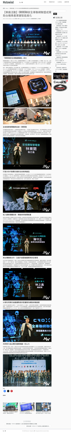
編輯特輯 (66, 2)
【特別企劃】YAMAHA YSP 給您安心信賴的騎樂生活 (38, 426)
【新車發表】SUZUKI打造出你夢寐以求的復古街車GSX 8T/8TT (61, 53)
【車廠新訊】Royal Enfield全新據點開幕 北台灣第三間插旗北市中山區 (61, 32)
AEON (24, 18)
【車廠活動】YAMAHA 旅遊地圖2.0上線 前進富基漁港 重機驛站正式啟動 (20, 424)
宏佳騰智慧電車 (34, 18)
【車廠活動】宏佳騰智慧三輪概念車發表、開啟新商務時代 (10, 412)
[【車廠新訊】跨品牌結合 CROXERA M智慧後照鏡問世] (27, 407)
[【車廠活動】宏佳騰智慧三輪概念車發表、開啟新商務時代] (10, 407)
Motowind (8, 2)
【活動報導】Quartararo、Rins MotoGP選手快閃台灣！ (61, 64)
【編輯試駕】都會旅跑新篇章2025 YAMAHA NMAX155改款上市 (61, 59)
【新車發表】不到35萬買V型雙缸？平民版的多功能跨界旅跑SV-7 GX (61, 27)
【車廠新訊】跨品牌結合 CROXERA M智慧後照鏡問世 (25, 412)
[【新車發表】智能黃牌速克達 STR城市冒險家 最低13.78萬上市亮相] (43, 407)
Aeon (7, 8)
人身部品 (59, 2)
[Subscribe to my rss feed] (20, 2)
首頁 (4, 8)
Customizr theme (46, 430)
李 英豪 (39, 18)
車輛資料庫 (51, 2)
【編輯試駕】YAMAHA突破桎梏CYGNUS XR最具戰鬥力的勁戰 (61, 48)
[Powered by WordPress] (34, 430)
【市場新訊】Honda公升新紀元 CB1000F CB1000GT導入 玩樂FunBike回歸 (61, 43)
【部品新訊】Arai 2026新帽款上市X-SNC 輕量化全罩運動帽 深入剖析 (61, 38)
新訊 (45, 2)
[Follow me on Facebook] (22, 2)
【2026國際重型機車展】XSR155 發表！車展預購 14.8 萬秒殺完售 (61, 22)
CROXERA (28, 18)
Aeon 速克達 (14, 18)
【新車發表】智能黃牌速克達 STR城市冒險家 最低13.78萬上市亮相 (43, 412)
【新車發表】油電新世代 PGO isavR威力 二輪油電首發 (61, 69)
